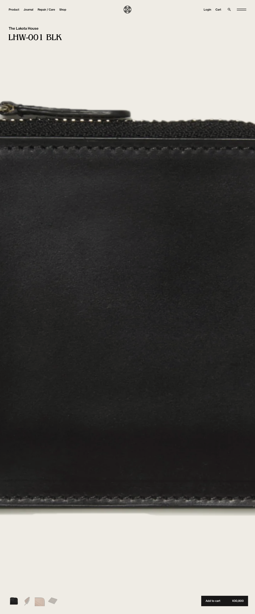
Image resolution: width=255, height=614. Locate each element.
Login (207, 9)
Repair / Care (46, 9)
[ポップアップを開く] (241, 9)
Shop (62, 9)
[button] (218, 9)
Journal (28, 9)
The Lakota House (24, 28)
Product (14, 9)
